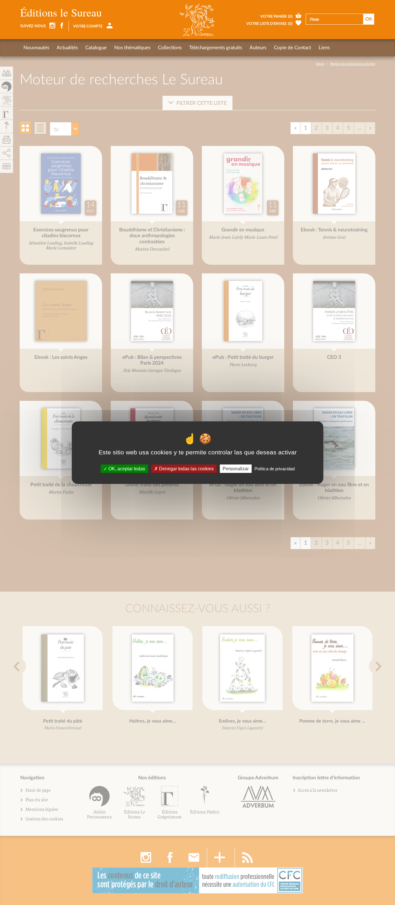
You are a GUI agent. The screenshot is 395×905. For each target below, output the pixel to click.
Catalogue (96, 47)
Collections (170, 47)
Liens (324, 47)
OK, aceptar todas (126, 468)
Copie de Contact (292, 47)
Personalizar (236, 468)
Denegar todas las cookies (186, 468)
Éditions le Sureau (61, 12)
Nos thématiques (132, 47)
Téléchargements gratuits (215, 47)
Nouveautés (36, 47)
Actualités (67, 47)
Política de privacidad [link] (274, 468)
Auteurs (258, 47)
